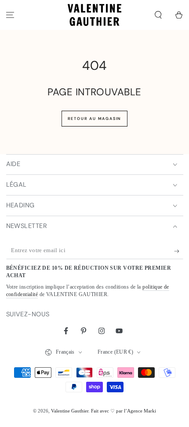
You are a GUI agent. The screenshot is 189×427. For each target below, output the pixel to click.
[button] (158, 15)
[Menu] (10, 15)
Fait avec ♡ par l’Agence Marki (123, 410)
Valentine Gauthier (69, 410)
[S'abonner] (178, 251)
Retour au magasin (95, 118)
